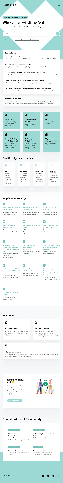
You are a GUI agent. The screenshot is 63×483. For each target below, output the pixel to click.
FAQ (6, 171)
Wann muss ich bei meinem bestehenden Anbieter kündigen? (51, 247)
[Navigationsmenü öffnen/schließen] (58, 5)
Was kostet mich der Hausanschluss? (29, 246)
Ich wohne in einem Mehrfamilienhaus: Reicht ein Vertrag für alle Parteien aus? (11, 248)
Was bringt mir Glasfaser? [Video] (10, 293)
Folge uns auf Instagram (13, 352)
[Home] (9, 5)
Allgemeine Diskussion (14, 430)
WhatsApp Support (11, 328)
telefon (36, 40)
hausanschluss (19, 40)
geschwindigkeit (29, 40)
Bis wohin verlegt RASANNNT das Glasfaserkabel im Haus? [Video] (50, 272)
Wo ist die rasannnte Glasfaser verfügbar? (9, 226)
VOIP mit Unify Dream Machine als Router (43, 435)
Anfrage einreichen (54, 172)
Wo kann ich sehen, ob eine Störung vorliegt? (11, 208)
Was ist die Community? (15, 451)
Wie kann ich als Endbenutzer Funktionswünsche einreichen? (42, 452)
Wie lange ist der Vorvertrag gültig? (31, 226)
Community (39, 171)
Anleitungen (24, 171)
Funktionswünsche (38, 446)
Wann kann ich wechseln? (51, 225)
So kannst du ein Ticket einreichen (50, 208)
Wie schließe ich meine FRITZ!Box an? (30, 270)
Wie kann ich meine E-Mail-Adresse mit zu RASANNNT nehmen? (11, 271)
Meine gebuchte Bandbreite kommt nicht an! (31, 208)
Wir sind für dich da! (42, 328)
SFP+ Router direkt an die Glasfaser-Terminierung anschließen (16, 436)
